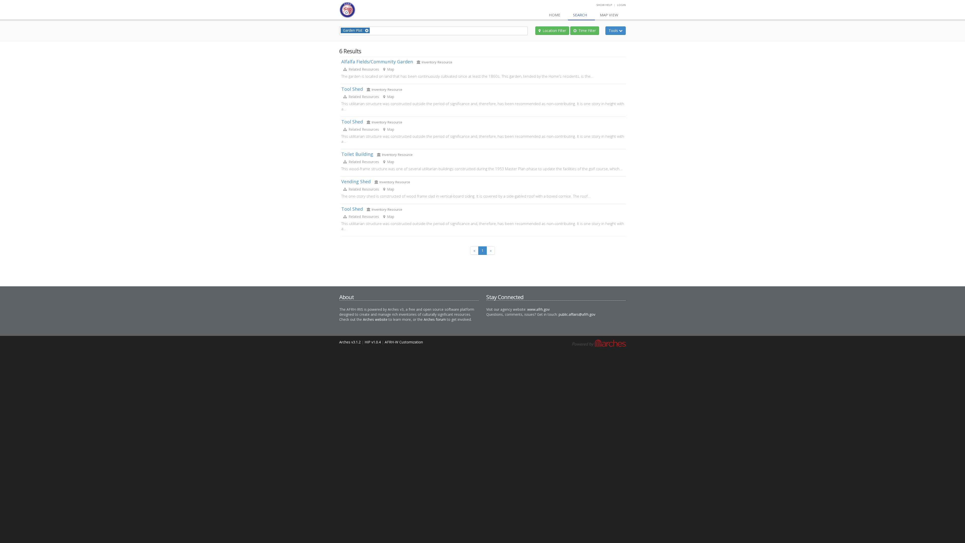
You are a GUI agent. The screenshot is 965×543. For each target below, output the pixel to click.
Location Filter (554, 30)
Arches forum (435, 319)
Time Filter (587, 30)
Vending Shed (356, 181)
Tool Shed (352, 89)
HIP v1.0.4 (373, 342)
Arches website (375, 319)
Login (621, 5)
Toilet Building (357, 154)
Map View (609, 14)
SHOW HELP (604, 5)
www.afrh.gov (538, 309)
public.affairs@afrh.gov (577, 314)
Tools (617, 30)
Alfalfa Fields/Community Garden (377, 62)
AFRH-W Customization (404, 342)
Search (580, 14)
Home (554, 14)
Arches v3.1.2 (350, 342)
